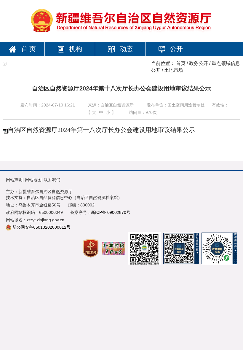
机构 (74, 48)
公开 (175, 48)
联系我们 (52, 179)
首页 (181, 63)
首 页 (27, 48)
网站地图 (33, 179)
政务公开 (198, 63)
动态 (125, 48)
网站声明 (14, 179)
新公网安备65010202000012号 (41, 227)
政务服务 (30, 63)
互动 (80, 63)
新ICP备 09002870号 (110, 212)
